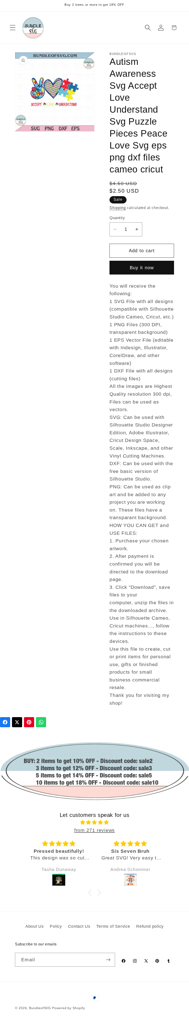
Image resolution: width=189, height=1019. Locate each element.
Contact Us (79, 926)
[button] (12, 27)
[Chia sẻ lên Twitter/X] (17, 722)
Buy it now (142, 267)
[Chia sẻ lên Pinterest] (29, 722)
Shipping (117, 208)
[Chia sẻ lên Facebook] (5, 722)
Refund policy (150, 926)
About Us (34, 926)
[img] (94, 822)
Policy (56, 926)
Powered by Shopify (68, 1008)
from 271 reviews (94, 830)
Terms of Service (113, 926)
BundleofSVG (40, 1008)
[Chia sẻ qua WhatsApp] (41, 722)
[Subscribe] (108, 960)
